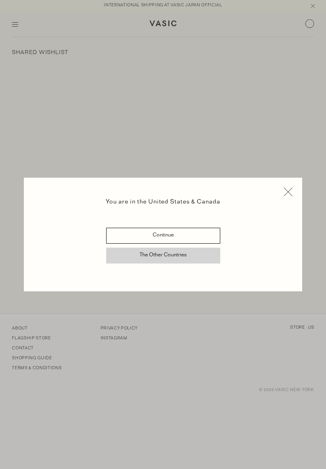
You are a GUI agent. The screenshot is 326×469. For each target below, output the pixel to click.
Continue (163, 235)
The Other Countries (163, 255)
